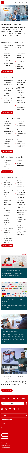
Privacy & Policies (5, 447)
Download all (8, 71)
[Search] (22, 2)
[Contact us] (15, 2)
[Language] (19, 2)
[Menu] (26, 2)
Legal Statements (5, 445)
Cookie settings (5, 450)
